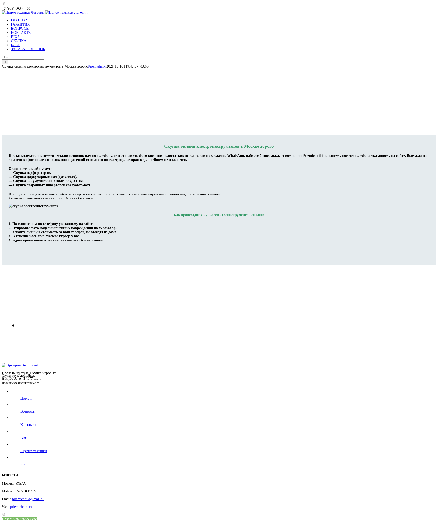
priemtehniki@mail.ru (28, 499)
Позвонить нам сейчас (19, 519)
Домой (26, 398)
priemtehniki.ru (21, 507)
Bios (24, 438)
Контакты (28, 424)
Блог (24, 464)
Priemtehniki (97, 66)
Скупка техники (33, 451)
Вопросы (27, 411)
